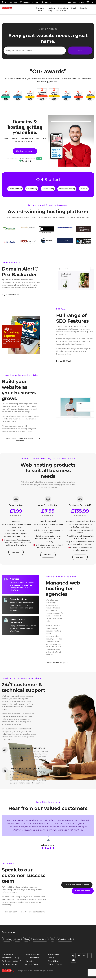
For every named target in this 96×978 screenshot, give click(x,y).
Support (48, 2)
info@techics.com (30, 2)
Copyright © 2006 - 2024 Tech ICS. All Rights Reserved (35, 971)
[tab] (20, 584)
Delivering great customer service (27, 748)
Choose (16, 552)
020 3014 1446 (11, 2)
